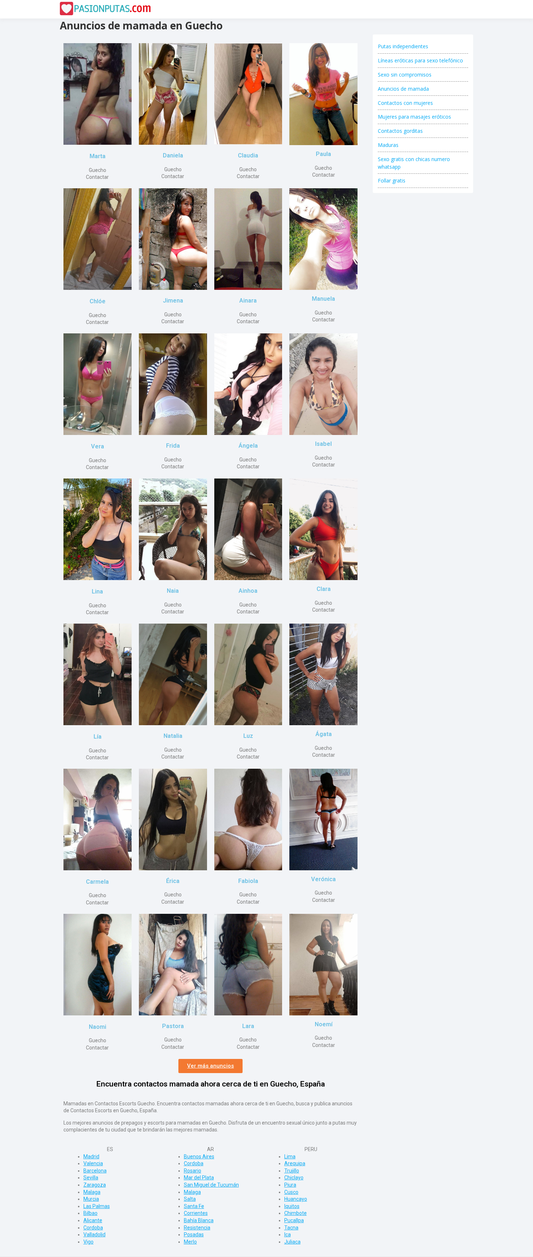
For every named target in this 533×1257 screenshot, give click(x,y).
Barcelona (95, 1171)
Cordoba (93, 1228)
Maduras (388, 144)
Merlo (190, 1242)
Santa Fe (194, 1206)
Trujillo (291, 1171)
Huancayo (295, 1199)
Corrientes (196, 1213)
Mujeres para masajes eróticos (414, 116)
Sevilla (90, 1177)
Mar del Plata (199, 1177)
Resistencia (197, 1228)
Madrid (91, 1156)
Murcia (91, 1199)
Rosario (192, 1171)
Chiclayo (293, 1177)
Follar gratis (391, 180)
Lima (290, 1156)
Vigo (88, 1242)
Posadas (194, 1234)
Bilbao (90, 1213)
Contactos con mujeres (405, 102)
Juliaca (292, 1242)
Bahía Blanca (199, 1220)
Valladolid (94, 1234)
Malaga (91, 1192)
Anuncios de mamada (403, 88)
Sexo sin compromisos (404, 74)
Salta (190, 1199)
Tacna (291, 1228)
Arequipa (294, 1163)
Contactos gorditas (400, 130)
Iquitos (291, 1206)
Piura (290, 1185)
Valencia (93, 1163)
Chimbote (295, 1213)
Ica (287, 1234)
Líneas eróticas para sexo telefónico (420, 60)
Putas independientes (403, 46)
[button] (210, 1066)
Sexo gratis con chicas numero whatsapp (414, 163)
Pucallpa (294, 1220)
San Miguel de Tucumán (211, 1185)
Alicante (92, 1220)
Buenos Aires (199, 1156)
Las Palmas (96, 1206)
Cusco (291, 1192)
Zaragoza (94, 1185)
